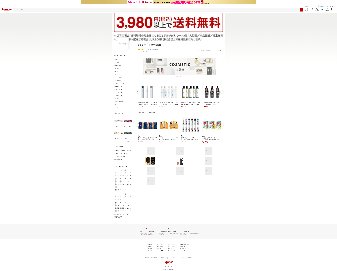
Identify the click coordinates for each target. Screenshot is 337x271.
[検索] (301, 10)
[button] (331, 6)
